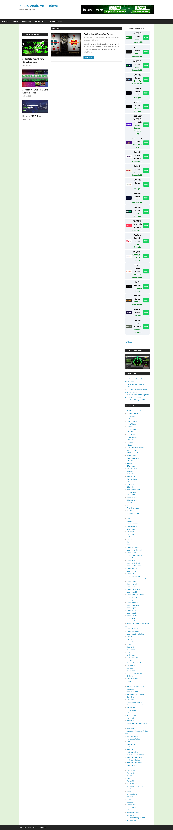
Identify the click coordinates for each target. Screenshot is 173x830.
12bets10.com (131, 432)
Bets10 (15, 22)
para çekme (131, 768)
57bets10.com (131, 484)
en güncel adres (132, 679)
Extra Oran (130, 697)
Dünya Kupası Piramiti (134, 673)
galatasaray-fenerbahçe (135, 702)
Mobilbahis (131, 747)
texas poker (87, 40)
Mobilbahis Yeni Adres (134, 763)
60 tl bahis (130, 487)
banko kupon (131, 529)
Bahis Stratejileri (132, 524)
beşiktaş (130, 539)
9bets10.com (131, 503)
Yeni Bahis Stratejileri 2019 (136, 400)
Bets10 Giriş (26, 22)
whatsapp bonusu (133, 812)
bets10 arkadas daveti (134, 555)
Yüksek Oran (131, 820)
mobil (129, 742)
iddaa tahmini (131, 707)
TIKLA (146, 52)
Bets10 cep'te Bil (132, 584)
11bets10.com (131, 429)
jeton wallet (131, 718)
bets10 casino (131, 581)
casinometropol (132, 658)
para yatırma (131, 770)
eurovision (130, 689)
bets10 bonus (131, 571)
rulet (128, 778)
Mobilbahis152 (132, 765)
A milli (129, 505)
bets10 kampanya (133, 605)
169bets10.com (132, 437)
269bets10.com (132, 476)
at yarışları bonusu (133, 513)
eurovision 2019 (132, 692)
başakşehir (130, 532)
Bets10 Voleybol (132, 629)
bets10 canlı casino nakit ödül (137, 579)
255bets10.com (132, 469)
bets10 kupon (131, 608)
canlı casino (131, 650)
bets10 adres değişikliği (135, 550)
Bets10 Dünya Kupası (134, 589)
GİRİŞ (146, 37)
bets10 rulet (131, 621)
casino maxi (131, 655)
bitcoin (129, 637)
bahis (129, 518)
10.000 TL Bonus (132, 413)
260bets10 (130, 471)
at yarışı (129, 511)
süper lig (130, 791)
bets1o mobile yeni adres (135, 634)
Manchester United (133, 739)
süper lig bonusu (132, 794)
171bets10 (130, 442)
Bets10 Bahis (131, 558)
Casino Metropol (55, 22)
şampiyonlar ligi (132, 784)
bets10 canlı (131, 574)
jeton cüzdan (131, 715)
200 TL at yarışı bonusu (134, 453)
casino (129, 652)
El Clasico (130, 676)
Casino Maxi (39, 22)
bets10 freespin (132, 597)
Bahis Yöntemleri (132, 526)
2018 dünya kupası (133, 458)
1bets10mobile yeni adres (135, 448)
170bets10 (130, 440)
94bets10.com (131, 497)
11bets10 (129, 427)
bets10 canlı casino (133, 576)
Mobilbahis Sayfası (133, 760)
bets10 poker (116, 37)
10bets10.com (131, 424)
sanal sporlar (131, 789)
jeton (128, 713)
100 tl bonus (131, 416)
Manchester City (132, 736)
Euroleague (131, 684)
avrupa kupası (131, 516)
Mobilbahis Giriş (132, 752)
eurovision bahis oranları (135, 694)
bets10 (110, 37)
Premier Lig (131, 773)
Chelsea (129, 660)
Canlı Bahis (130, 647)
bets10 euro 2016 (132, 592)
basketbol (130, 534)
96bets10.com (131, 500)
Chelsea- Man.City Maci (135, 663)
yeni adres (130, 815)
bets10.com (128, 342)
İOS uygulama (131, 710)
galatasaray (131, 700)
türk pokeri (95, 40)
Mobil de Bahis (132, 744)
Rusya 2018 (131, 781)
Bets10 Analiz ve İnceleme (39, 6)
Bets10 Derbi (131, 587)
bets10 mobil (131, 613)
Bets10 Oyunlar (132, 616)
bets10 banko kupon (134, 566)
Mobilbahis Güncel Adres (135, 755)
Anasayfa (5, 22)
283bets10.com (132, 479)
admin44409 (100, 37)
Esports (129, 681)
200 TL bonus (131, 455)
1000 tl (129, 419)
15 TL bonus (131, 434)
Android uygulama (133, 508)
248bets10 (130, 463)
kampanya (130, 721)
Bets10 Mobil (131, 610)
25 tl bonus (131, 466)
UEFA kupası (131, 805)
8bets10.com (131, 492)
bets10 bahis (131, 560)
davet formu (131, 665)
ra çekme (130, 776)
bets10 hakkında (132, 602)
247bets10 (130, 461)
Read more (88, 57)
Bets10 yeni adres (133, 631)
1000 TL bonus (132, 421)
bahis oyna (130, 521)
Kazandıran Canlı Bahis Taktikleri (138, 723)
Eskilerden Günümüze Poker (98, 34)
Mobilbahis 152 (132, 749)
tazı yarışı (130, 797)
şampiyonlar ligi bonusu (135, 786)
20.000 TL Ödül (132, 450)
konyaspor (130, 728)
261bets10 (130, 474)
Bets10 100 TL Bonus (134, 547)
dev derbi (130, 668)
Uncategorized (132, 807)
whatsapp (130, 810)
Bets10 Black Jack (132, 568)
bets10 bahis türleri (133, 563)
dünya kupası (131, 671)
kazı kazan (130, 726)
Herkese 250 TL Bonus (32, 116)
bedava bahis (131, 537)
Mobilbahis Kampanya (134, 757)
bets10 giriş (131, 600)
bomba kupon (132, 642)
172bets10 (130, 445)
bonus (129, 644)
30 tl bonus (131, 482)
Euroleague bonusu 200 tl (135, 686)
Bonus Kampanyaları (31, 35)
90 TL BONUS (131, 495)
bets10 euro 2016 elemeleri (136, 595)
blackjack (130, 639)
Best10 (129, 542)
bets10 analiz (131, 553)
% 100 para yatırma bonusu (136, 411)
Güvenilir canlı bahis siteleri (136, 705)
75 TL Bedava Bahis (133, 490)
